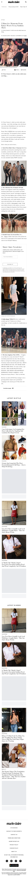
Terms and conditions (14, 838)
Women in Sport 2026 (13, 6)
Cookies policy (14, 848)
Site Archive (14, 827)
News (25, 35)
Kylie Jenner (6, 319)
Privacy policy (14, 844)
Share (5, 69)
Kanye (6, 236)
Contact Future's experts (14, 831)
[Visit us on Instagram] (11, 861)
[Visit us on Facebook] (16, 861)
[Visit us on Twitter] (7, 861)
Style (3, 19)
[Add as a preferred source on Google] (14, 865)
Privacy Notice (18, 268)
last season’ (15, 203)
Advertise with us (14, 841)
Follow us (17, 69)
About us (14, 851)
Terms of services (17, 267)
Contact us (14, 834)
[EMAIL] (13, 388)
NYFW (10, 131)
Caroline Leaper (6, 35)
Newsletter (24, 69)
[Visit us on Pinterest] (20, 861)
